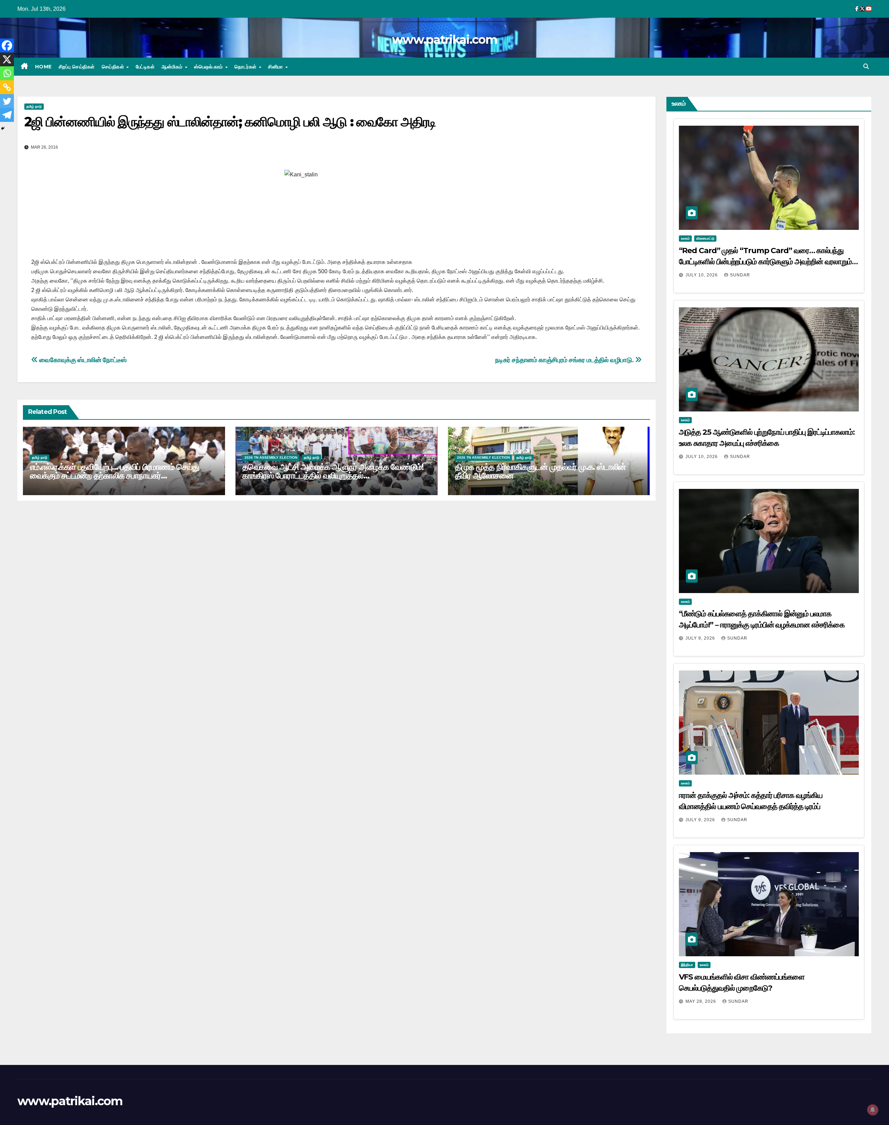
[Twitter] (7, 101)
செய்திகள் (114, 67)
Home (43, 67)
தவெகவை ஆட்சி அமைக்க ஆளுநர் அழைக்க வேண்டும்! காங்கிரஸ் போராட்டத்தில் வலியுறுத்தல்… (333, 471)
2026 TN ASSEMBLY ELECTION (270, 457)
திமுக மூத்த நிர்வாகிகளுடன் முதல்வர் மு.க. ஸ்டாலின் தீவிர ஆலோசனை (540, 471)
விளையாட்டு (705, 238)
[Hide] (3, 128)
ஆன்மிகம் (172, 67)
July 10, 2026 (702, 275)
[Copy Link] (7, 87)
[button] (866, 66)
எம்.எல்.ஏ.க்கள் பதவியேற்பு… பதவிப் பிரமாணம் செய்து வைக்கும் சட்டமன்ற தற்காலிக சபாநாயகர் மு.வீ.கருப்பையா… (114, 475)
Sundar (740, 275)
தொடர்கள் (246, 67)
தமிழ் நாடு (34, 106)
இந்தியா (687, 965)
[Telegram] (7, 115)
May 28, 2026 (701, 1001)
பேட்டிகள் (145, 67)
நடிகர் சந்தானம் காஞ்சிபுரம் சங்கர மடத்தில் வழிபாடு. (565, 360)
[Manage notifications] (872, 1109)
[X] (7, 59)
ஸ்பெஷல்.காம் (209, 67)
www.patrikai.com (444, 39)
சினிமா (276, 67)
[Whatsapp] (7, 73)
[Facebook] (7, 45)
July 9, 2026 (701, 638)
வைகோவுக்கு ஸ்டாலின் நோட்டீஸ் (82, 360)
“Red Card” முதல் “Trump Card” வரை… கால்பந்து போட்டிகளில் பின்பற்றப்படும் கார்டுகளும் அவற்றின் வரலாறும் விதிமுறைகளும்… (765, 261)
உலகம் (685, 238)
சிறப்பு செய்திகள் (77, 67)
